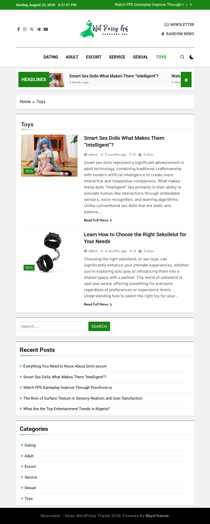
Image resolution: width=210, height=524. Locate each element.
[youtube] (46, 29)
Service (117, 57)
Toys (161, 57)
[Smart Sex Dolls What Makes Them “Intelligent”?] (50, 82)
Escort (93, 57)
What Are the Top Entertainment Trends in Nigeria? (66, 409)
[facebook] (19, 29)
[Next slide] (190, 5)
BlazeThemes (157, 515)
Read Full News (96, 220)
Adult (72, 57)
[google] (38, 29)
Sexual (140, 57)
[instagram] (25, 29)
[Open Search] (182, 57)
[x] (31, 29)
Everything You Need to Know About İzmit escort (65, 366)
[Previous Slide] (183, 5)
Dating (51, 57)
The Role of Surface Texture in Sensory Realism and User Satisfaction (82, 398)
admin (93, 154)
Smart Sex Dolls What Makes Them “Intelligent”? (109, 76)
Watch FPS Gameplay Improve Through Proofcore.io (148, 5)
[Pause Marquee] (186, 79)
